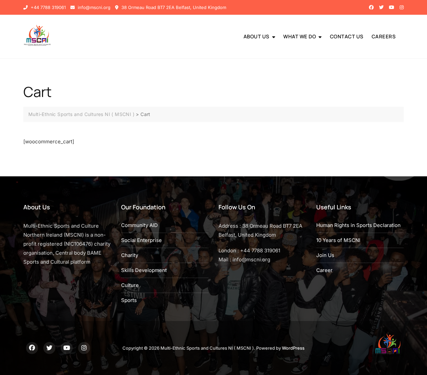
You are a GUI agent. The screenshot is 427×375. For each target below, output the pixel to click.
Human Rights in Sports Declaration (358, 225)
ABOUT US (257, 36)
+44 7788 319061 (47, 7)
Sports (129, 300)
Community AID (139, 225)
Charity (129, 255)
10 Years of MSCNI (338, 240)
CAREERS (384, 36)
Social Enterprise (141, 240)
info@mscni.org (93, 7)
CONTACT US (347, 36)
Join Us (325, 255)
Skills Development (144, 270)
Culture (130, 285)
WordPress (293, 348)
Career (324, 270)
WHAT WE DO (299, 36)
